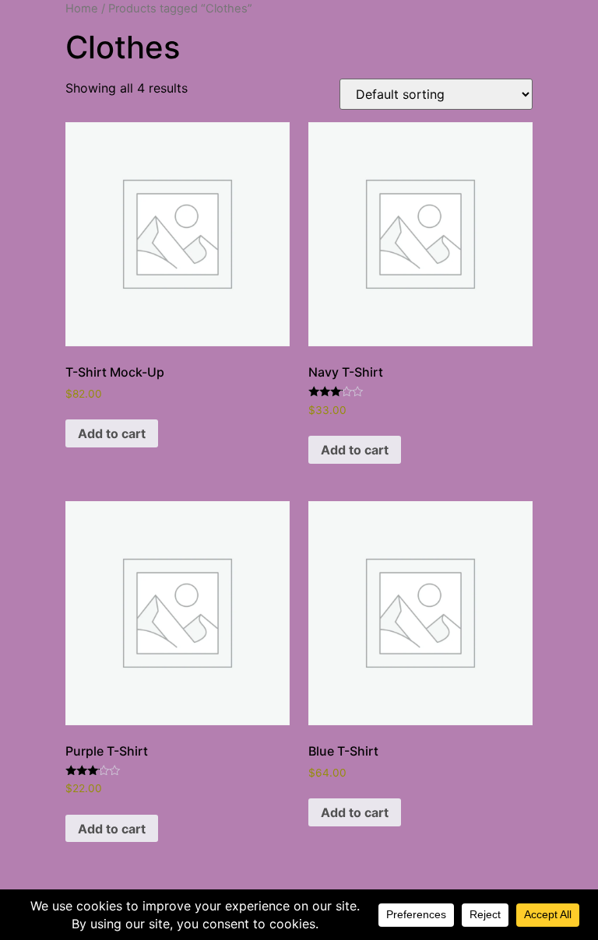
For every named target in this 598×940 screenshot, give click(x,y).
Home (81, 9)
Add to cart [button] (112, 433)
